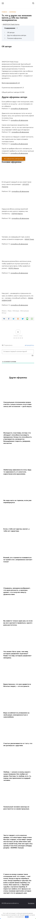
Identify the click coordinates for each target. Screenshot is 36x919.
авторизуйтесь (29, 345)
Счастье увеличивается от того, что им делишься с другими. (17, 744)
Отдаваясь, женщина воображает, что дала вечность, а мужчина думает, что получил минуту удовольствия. (16, 591)
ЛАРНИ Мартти (17, 213)
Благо (5, 311)
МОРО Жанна (14, 268)
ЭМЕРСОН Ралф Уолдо (11, 24)
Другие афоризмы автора (16, 35)
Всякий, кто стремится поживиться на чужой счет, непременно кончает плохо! (17, 559)
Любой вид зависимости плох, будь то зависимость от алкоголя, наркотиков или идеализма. (17, 472)
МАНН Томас (29, 239)
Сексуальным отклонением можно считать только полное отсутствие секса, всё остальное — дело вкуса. (17, 404)
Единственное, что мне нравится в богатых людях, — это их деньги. (17, 685)
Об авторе (11, 32)
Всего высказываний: (11, 83)
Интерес (16, 311)
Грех (10, 311)
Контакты (31, 903)
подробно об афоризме (19, 108)
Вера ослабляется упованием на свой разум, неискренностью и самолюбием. (16, 715)
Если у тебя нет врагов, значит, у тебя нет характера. (16, 530)
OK (27, 917)
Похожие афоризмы (14, 38)
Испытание (25, 311)
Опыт (4, 313)
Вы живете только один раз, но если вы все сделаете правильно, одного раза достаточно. (18, 623)
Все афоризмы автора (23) (13, 159)
